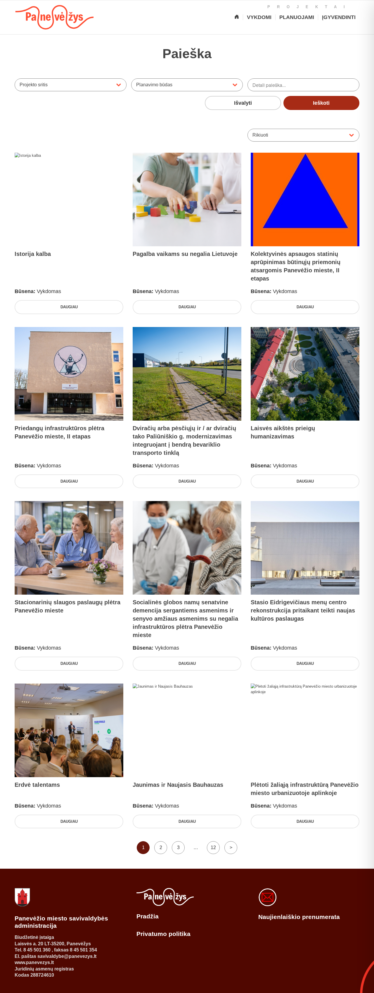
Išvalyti (243, 103)
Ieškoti (321, 103)
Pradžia (147, 916)
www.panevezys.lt (34, 962)
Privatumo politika (163, 933)
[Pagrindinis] (237, 17)
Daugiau (69, 307)
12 (213, 847)
